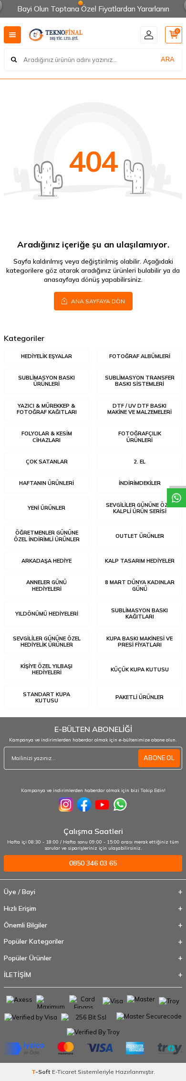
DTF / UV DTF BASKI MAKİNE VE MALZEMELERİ (139, 408)
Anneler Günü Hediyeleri (46, 585)
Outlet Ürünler (139, 536)
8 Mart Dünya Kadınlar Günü (140, 585)
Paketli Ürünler (139, 697)
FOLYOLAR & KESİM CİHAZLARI (46, 436)
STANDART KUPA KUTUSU (46, 697)
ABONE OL (159, 758)
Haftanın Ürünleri (46, 483)
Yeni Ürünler (46, 507)
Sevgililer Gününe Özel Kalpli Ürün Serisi (140, 508)
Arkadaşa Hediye (46, 560)
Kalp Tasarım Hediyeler (140, 560)
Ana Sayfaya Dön (97, 301)
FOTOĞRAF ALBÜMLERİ (139, 356)
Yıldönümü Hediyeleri (46, 613)
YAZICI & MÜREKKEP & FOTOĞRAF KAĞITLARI (47, 408)
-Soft (41, 1071)
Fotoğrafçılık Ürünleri (139, 436)
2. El (139, 461)
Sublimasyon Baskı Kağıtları (139, 613)
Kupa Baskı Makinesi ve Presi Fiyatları (139, 641)
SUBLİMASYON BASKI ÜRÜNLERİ (46, 380)
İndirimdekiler (140, 483)
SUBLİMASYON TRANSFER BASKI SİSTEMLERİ (140, 380)
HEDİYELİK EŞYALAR (46, 356)
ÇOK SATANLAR (47, 461)
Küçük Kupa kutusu (140, 669)
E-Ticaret (64, 1071)
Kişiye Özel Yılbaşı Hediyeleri (46, 669)
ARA (168, 59)
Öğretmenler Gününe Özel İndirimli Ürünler (47, 535)
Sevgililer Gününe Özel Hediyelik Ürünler (47, 641)
